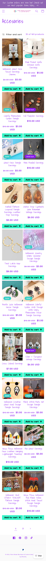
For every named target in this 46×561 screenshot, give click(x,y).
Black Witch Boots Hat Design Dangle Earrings (33, 405)
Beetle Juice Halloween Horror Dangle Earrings (12, 307)
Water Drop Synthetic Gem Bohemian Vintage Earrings (33, 209)
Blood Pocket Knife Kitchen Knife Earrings (33, 65)
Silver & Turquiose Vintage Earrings (33, 358)
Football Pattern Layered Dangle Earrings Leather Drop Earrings (12, 210)
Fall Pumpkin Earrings (34, 116)
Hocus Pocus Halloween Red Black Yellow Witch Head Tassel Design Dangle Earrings (34, 500)
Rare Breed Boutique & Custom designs (22, 554)
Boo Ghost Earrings (33, 448)
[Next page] (30, 529)
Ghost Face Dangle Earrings (12, 164)
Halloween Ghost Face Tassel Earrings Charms (12, 72)
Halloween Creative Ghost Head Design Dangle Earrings (12, 405)
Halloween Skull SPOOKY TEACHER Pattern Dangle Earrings (12, 499)
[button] (3, 11)
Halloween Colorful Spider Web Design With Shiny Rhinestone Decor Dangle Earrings (33, 310)
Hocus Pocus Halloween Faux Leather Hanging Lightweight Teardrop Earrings (12, 452)
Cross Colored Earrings (12, 363)
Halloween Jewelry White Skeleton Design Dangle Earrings (34, 257)
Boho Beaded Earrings (34, 162)
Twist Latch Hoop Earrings (12, 265)
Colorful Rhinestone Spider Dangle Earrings (12, 119)
